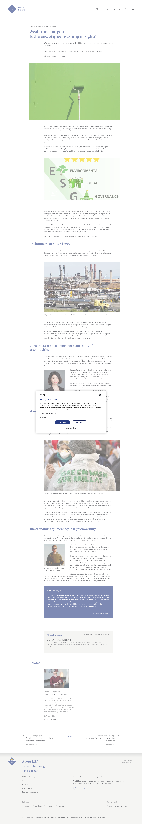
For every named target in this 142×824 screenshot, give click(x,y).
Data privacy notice (49, 413)
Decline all (79, 422)
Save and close (71, 428)
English (45, 395)
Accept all (62, 422)
